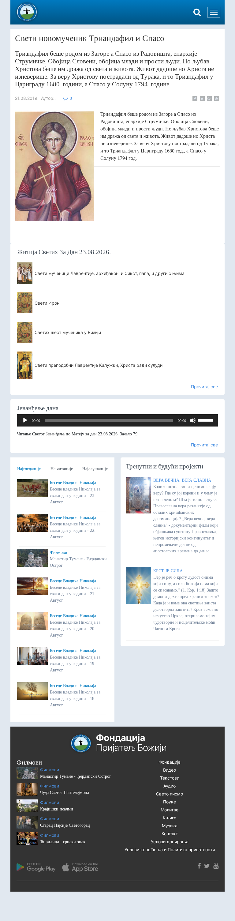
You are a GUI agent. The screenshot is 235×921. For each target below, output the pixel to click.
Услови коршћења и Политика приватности (170, 849)
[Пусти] (25, 420)
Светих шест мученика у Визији (68, 332)
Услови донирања (169, 841)
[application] (117, 420)
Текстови (169, 777)
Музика (169, 825)
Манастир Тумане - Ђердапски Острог (75, 776)
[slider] (206, 419)
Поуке (169, 801)
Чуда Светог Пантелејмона (64, 792)
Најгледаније (29, 469)
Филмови (58, 552)
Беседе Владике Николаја (73, 482)
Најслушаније (95, 469)
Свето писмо (169, 793)
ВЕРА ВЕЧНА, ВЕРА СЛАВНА (182, 480)
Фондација (170, 762)
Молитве (169, 809)
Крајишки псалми (56, 809)
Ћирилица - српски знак (62, 842)
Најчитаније (61, 469)
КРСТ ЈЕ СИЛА (168, 571)
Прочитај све (204, 386)
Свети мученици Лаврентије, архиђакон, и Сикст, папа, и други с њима (110, 273)
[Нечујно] (193, 420)
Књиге (169, 817)
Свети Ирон (47, 303)
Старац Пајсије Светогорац (65, 825)
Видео (169, 770)
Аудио (169, 785)
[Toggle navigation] (213, 12)
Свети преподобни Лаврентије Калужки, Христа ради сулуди (98, 365)
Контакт (170, 833)
